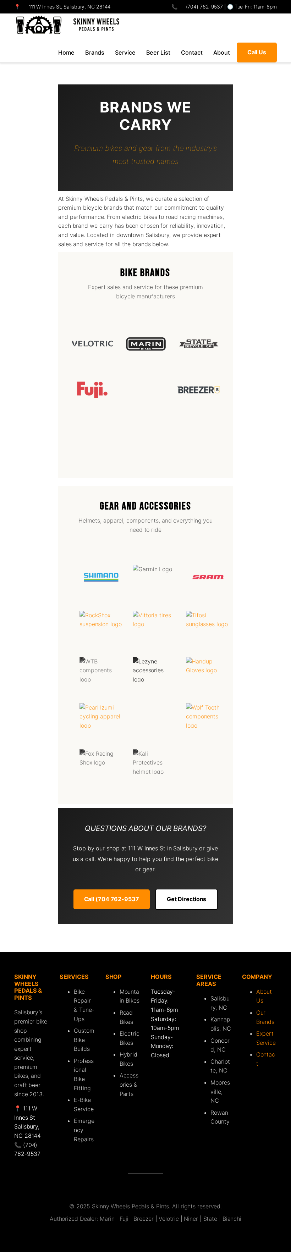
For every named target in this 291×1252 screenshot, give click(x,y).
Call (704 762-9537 (111, 899)
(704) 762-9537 (204, 7)
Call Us (256, 52)
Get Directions (187, 899)
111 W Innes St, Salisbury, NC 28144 (70, 7)
